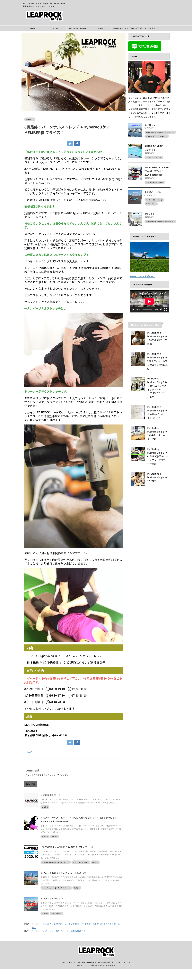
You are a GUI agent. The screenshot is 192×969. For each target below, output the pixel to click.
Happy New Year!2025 (52, 898)
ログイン (51, 775)
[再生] (133, 309)
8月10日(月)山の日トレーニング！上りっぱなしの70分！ (58, 930)
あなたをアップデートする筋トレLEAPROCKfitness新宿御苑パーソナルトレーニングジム (96, 962)
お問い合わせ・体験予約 (145, 28)
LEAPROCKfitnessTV (77, 28)
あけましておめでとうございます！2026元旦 (63, 872)
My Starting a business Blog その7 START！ (157, 477)
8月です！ (149, 213)
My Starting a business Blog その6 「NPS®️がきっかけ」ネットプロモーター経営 (157, 456)
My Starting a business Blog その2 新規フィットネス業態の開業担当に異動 (157, 361)
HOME (32, 28)
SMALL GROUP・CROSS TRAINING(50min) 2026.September (157, 171)
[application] (149, 301)
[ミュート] (161, 309)
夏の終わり (150, 124)
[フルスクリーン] (165, 309)
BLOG (55, 28)
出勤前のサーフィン (154, 192)
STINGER (111, 965)
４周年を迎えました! (50, 795)
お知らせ (30, 752)
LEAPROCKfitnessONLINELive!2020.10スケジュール (66, 847)
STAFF (100, 28)
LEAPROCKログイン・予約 (123, 28)
